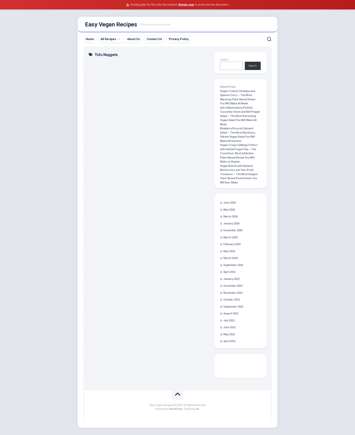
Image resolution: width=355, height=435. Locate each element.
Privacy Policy (179, 39)
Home (90, 39)
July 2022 (229, 320)
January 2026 (231, 223)
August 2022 (231, 313)
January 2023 (231, 278)
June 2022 (229, 327)
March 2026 (230, 216)
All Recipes (108, 39)
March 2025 (230, 237)
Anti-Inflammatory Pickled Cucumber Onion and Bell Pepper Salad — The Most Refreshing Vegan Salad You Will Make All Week (240, 116)
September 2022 (233, 306)
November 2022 (233, 292)
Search (224, 59)
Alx (197, 408)
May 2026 (229, 209)
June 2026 (229, 202)
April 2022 (229, 341)
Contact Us (154, 39)
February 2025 (232, 244)
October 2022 (231, 299)
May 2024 (229, 251)
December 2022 (233, 285)
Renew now (186, 4)
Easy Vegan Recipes (111, 24)
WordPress (176, 408)
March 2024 (230, 258)
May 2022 (229, 334)
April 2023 (229, 271)
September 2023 (233, 265)
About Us (133, 39)
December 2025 (233, 230)
